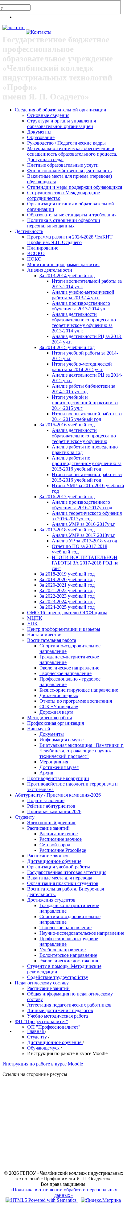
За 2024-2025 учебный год (67, 607)
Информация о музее (61, 739)
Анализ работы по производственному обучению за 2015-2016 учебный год (86, 463)
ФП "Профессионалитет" (41, 1021)
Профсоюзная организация (55, 723)
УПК (32, 623)
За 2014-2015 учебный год (67, 347)
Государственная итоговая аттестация (66, 872)
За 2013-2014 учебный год (67, 275)
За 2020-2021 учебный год (67, 585)
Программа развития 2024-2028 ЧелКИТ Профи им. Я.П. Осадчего (70, 239)
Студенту (25, 817)
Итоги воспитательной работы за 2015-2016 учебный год (87, 477)
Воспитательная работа (51, 640)
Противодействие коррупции (58, 778)
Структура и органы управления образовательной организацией (61, 123)
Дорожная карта (56, 712)
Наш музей (38, 728)
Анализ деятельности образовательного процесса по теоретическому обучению (84, 436)
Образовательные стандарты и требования (72, 214)
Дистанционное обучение (54, 861)
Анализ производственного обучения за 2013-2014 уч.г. (81, 306)
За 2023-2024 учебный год (67, 601)
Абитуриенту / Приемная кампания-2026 (58, 795)
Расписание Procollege (62, 850)
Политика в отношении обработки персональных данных (63, 223)
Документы (39, 131)
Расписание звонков (48, 855)
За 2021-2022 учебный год (67, 590)
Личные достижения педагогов (60, 1010)
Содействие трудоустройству (57, 977)
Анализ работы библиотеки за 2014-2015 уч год (83, 388)
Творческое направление (65, 673)
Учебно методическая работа (57, 1016)
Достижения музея (59, 767)
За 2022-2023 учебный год (67, 596)
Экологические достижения (68, 960)
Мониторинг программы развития (63, 264)
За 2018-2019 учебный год (67, 573)
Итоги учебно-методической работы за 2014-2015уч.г (82, 366)
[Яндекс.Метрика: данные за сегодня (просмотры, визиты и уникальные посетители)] (101, 1200)
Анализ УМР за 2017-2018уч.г (83, 535)
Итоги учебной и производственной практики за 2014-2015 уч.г (85, 402)
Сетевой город (54, 844)
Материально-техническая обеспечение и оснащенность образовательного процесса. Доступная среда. (72, 154)
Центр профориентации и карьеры (63, 629)
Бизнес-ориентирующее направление (78, 690)
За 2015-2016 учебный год (67, 424)
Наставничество (44, 634)
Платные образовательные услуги (63, 165)
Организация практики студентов (62, 883)
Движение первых (58, 695)
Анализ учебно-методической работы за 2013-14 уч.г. (83, 294)
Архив (46, 772)
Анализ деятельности (49, 270)
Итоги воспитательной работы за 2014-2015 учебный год (87, 416)
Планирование (42, 247)
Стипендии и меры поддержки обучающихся (74, 187)
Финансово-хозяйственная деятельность (69, 170)
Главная (36, 1031)
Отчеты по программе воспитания (75, 701)
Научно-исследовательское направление (81, 933)
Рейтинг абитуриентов (51, 806)
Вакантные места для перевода (59, 877)
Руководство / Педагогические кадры (66, 143)
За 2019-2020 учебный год (67, 579)
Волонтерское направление (68, 955)
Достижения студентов (51, 899)
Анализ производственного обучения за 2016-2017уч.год (82, 504)
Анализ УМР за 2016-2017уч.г (83, 524)
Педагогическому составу (42, 982)
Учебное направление (62, 949)
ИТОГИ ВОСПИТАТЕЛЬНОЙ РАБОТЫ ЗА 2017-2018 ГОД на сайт (85, 563)
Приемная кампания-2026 (54, 811)
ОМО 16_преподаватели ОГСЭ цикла (67, 612)
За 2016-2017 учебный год (67, 496)
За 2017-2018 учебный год (67, 529)
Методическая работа (49, 717)
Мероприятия (53, 761)
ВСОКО (36, 253)
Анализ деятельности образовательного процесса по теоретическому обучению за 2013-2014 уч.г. (84, 322)
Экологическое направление (69, 667)
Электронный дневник (51, 822)
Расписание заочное (60, 839)
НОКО (34, 259)
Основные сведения (48, 115)
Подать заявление (45, 800)
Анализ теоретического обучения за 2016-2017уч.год (87, 515)
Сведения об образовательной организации (60, 109)
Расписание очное (58, 833)
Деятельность (29, 231)
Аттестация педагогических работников (69, 1004)
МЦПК (34, 618)
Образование (41, 137)
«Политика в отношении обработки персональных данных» (63, 1192)
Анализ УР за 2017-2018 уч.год (84, 540)
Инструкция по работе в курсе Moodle (42, 1063)
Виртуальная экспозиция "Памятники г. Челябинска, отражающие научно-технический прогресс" (81, 751)
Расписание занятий (48, 828)
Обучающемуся (44, 1047)
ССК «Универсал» (58, 706)
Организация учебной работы (58, 866)
